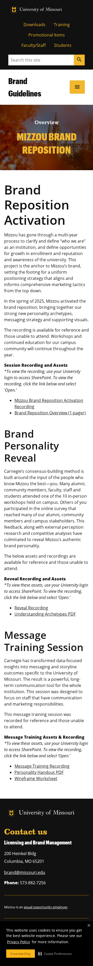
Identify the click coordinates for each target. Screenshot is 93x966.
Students (63, 45)
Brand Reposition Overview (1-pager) (50, 413)
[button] (55, 953)
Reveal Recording (31, 608)
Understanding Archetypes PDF (45, 614)
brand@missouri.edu (24, 872)
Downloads (34, 24)
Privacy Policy (18, 941)
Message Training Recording (41, 766)
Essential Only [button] (20, 954)
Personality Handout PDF (39, 772)
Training (62, 24)
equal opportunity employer (45, 907)
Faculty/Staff (33, 45)
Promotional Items (46, 35)
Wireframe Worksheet (35, 778)
